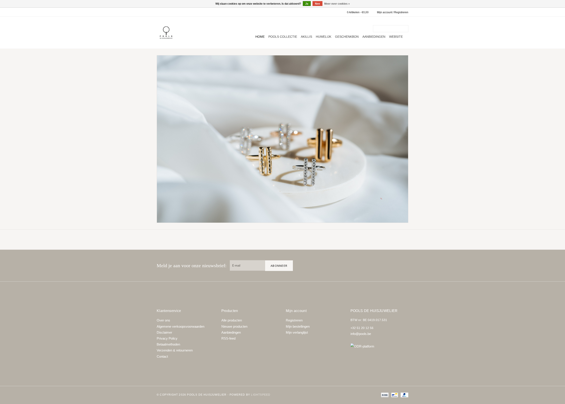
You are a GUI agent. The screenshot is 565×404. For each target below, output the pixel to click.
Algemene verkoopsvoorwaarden (180, 326)
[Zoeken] (405, 28)
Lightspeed (260, 394)
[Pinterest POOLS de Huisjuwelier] (389, 265)
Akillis (306, 36)
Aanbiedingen (373, 36)
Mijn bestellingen (298, 326)
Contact (162, 356)
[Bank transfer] (384, 394)
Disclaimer (164, 332)
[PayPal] (403, 394)
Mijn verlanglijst (297, 332)
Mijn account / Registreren (392, 12)
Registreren (294, 320)
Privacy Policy (167, 338)
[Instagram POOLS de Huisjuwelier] (403, 265)
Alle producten (231, 320)
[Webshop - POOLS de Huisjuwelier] (166, 32)
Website (396, 36)
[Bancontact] (394, 394)
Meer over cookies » (337, 3)
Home (260, 36)
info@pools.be (360, 334)
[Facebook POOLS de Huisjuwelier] (374, 265)
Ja (306, 3)
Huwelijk (323, 36)
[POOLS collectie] (282, 139)
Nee (317, 3)
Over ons (163, 320)
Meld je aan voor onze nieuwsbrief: (191, 265)
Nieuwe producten (234, 326)
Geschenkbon (347, 36)
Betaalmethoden (168, 344)
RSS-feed (228, 338)
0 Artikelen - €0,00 (358, 12)
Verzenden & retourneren (175, 350)
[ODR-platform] (379, 346)
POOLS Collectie (282, 36)
